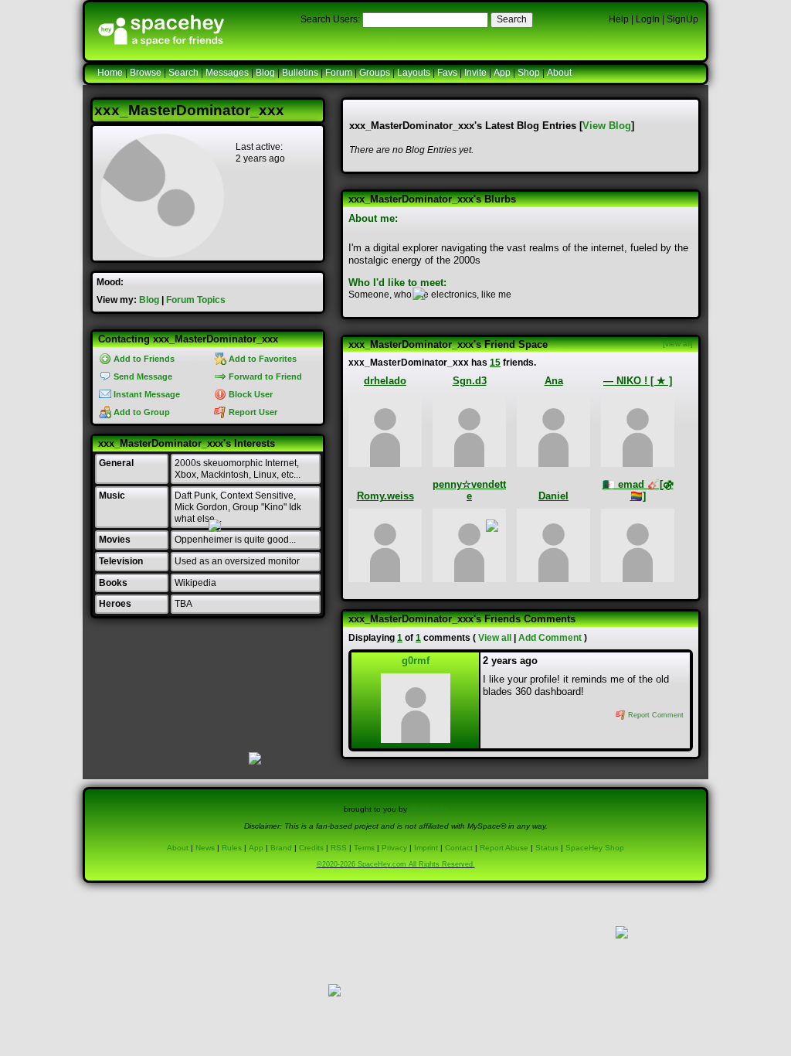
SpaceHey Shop (594, 847)
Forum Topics (196, 300)
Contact (459, 847)
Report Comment (655, 715)
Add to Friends (143, 358)
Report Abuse (504, 847)
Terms (364, 847)
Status (546, 847)
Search (512, 19)
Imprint (426, 847)
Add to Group (140, 412)
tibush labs (428, 809)
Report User (251, 412)
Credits (311, 847)
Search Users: (330, 19)
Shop (529, 72)
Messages (227, 72)
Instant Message (145, 394)
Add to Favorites (261, 358)
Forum (338, 72)
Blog (265, 72)
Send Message (141, 376)
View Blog (606, 125)
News (205, 847)
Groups (374, 72)
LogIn (648, 19)
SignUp (682, 19)
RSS (339, 847)
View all (494, 637)
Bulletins (300, 72)
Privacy (394, 847)
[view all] (678, 343)
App (502, 72)
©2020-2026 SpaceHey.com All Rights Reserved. (396, 864)
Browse (145, 72)
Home (110, 72)
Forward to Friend (264, 376)
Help (619, 19)
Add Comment (550, 637)
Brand (281, 847)
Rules (232, 847)
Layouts (413, 72)
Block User (249, 394)
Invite (475, 72)
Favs (447, 72)
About (559, 72)
